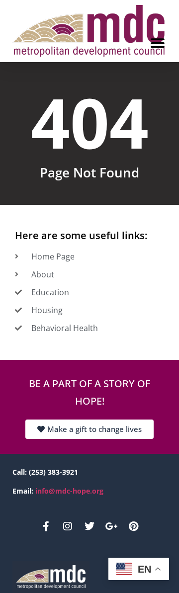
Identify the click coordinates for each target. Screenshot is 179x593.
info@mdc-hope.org (69, 491)
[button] (157, 43)
